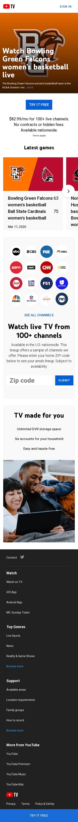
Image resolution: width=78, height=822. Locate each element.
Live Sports (13, 635)
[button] (68, 191)
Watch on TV (14, 582)
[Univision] (61, 283)
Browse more (14, 666)
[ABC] (16, 252)
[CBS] (31, 252)
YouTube (12, 753)
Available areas (16, 689)
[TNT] (61, 299)
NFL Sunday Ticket (18, 612)
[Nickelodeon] (46, 299)
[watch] (33, 174)
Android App (14, 602)
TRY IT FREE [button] (39, 105)
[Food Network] (16, 283)
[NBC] (61, 252)
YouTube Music (16, 774)
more (30, 87)
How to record (15, 720)
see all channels (39, 315)
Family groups (15, 710)
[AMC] (31, 268)
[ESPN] (16, 268)
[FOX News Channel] (31, 283)
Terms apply (39, 135)
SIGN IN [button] (66, 6)
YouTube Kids (15, 784)
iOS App (11, 592)
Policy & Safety (44, 803)
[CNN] (46, 268)
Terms (25, 803)
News (9, 645)
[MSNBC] (16, 299)
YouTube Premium (18, 764)
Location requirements (20, 699)
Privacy (11, 803)
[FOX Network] (46, 252)
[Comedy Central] (61, 268)
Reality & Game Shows (20, 656)
